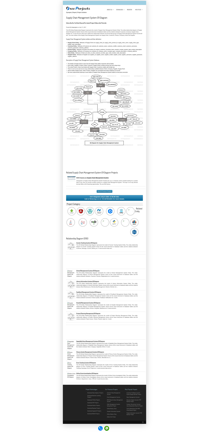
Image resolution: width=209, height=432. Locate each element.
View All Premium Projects (104, 191)
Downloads (119, 9)
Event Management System (113, 397)
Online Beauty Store (112, 408)
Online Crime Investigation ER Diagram (87, 373)
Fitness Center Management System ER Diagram (90, 352)
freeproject (74, 27)
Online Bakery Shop (111, 414)
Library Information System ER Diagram (87, 281)
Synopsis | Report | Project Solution (76, 12)
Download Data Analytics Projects (95, 392)
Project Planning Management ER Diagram (88, 313)
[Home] (78, 10)
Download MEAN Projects (93, 413)
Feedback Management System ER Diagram (88, 292)
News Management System (133, 397)
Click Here (111, 23)
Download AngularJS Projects (94, 411)
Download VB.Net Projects (93, 400)
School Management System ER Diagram (88, 270)
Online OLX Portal (111, 417)
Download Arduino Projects (93, 405)
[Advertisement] (104, 158)
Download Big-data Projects (93, 408)
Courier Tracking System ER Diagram (86, 243)
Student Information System (113, 411)
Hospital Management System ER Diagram (88, 303)
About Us (109, 9)
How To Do (138, 9)
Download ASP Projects (93, 402)
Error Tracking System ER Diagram (86, 362)
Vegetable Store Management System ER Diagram (90, 341)
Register (129, 9)
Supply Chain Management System (98, 177)
